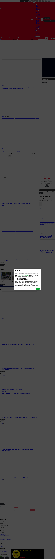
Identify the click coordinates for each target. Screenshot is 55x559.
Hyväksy (37, 288)
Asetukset (33, 288)
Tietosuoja (16, 288)
